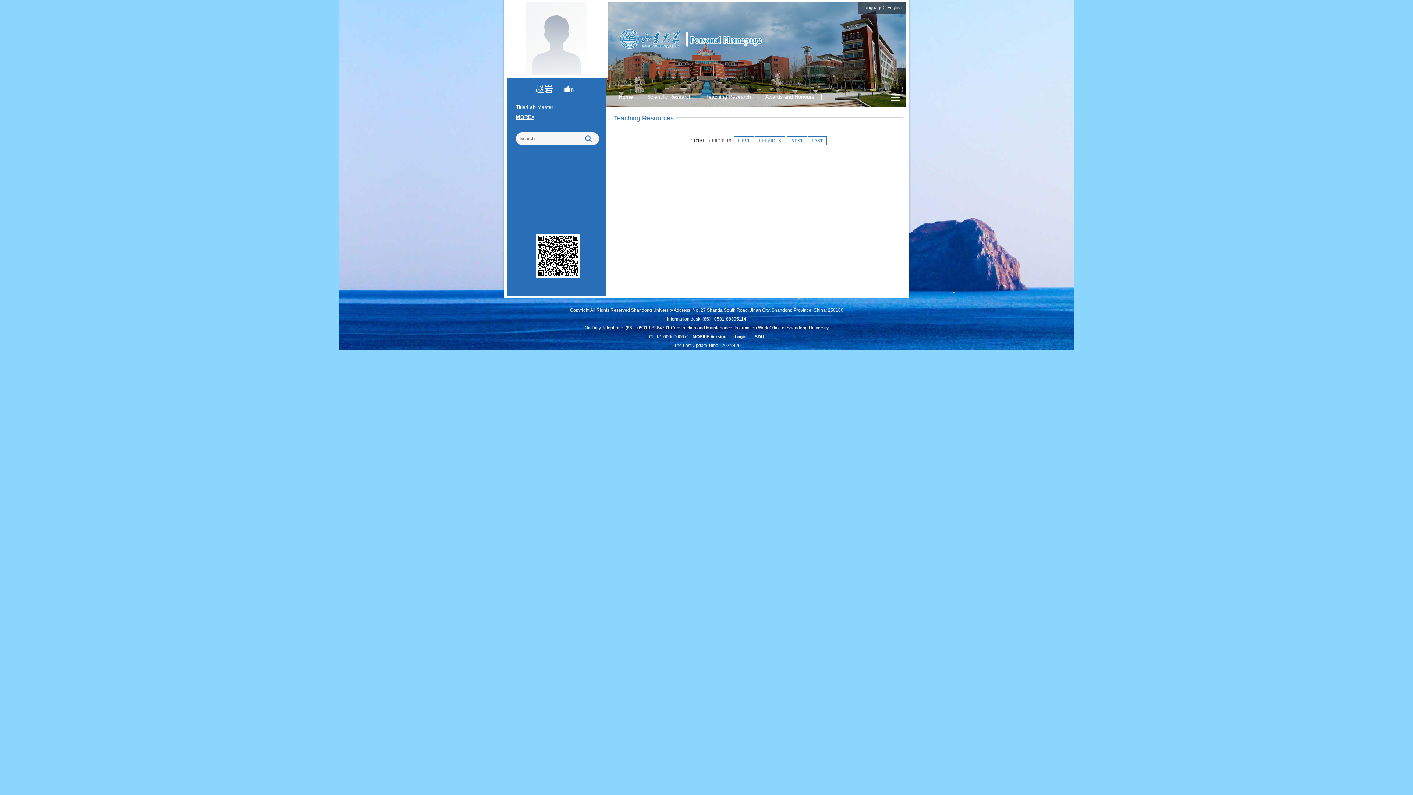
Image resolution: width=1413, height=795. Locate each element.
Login (740, 336)
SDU (759, 336)
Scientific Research (669, 97)
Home (626, 97)
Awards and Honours (789, 97)
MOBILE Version (709, 336)
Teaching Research (728, 97)
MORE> (525, 117)
